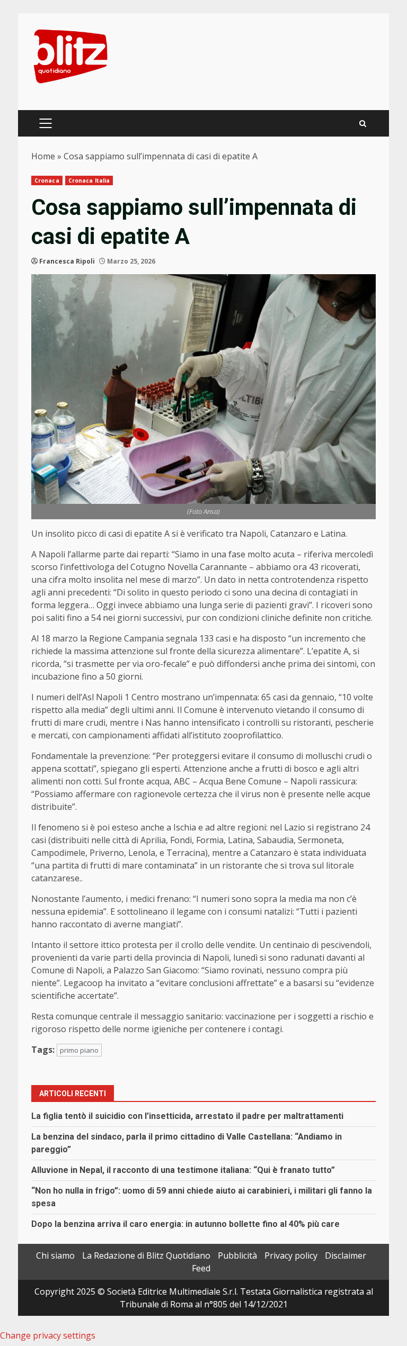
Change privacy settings (47, 1335)
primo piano (79, 1050)
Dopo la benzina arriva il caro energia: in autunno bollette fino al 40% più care (185, 1224)
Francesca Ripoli (67, 261)
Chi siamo (55, 1255)
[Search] (362, 123)
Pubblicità (237, 1255)
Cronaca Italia (89, 180)
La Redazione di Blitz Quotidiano (146, 1255)
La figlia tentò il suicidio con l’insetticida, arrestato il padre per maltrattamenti (187, 1116)
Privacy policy (290, 1255)
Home (43, 156)
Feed (201, 1268)
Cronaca (46, 180)
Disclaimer (345, 1255)
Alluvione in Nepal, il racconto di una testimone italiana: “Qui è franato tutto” (183, 1170)
